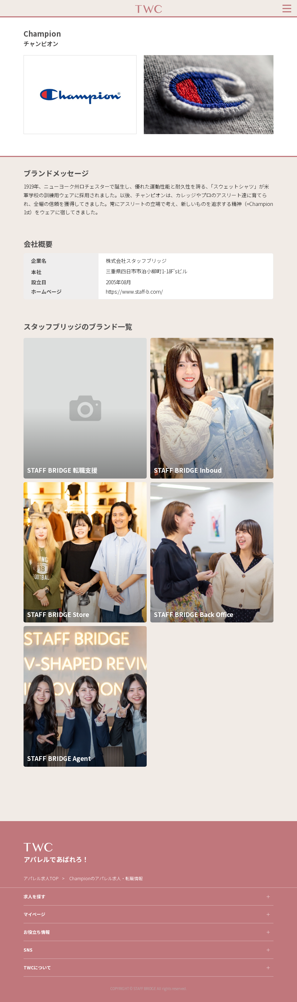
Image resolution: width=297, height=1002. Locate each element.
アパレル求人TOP (41, 878)
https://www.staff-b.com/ (134, 291)
